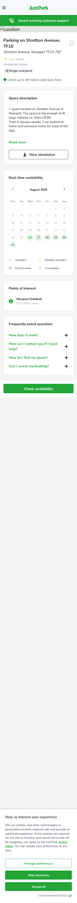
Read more (17, 142)
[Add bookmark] (71, 43)
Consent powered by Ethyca (52, 895)
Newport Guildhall (29, 299)
